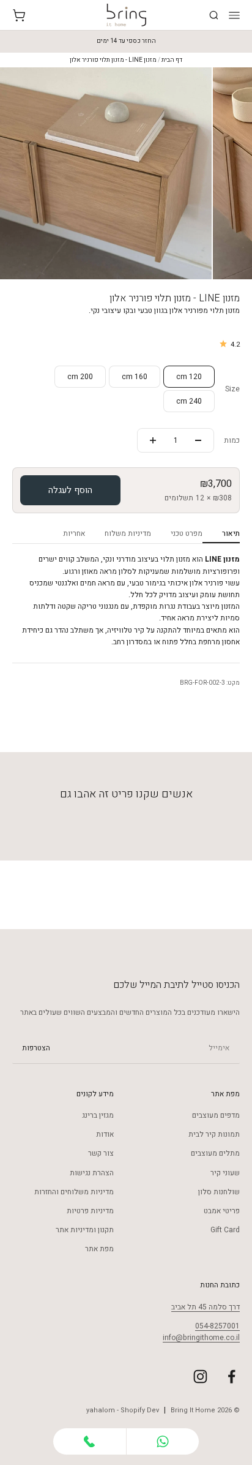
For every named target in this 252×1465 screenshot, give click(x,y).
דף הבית (171, 60)
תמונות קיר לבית (214, 1134)
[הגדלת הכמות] (153, 440)
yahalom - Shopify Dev (122, 1410)
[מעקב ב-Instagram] (200, 1376)
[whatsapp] (163, 1441)
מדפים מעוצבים (216, 1115)
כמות (232, 440)
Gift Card (225, 1229)
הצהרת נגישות (92, 1172)
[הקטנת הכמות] (198, 440)
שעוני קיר (225, 1172)
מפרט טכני (186, 533)
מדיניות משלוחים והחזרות (74, 1191)
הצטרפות (36, 1047)
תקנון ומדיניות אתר (85, 1229)
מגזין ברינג (98, 1115)
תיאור (231, 533)
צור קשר (101, 1153)
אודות (105, 1134)
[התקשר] (89, 1441)
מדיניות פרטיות (90, 1210)
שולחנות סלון (219, 1191)
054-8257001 (217, 1325)
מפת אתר (99, 1248)
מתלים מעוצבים (215, 1153)
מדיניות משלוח (128, 533)
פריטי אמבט (222, 1210)
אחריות (74, 533)
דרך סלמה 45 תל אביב (205, 1306)
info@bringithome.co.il (201, 1337)
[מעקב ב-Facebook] (231, 1376)
